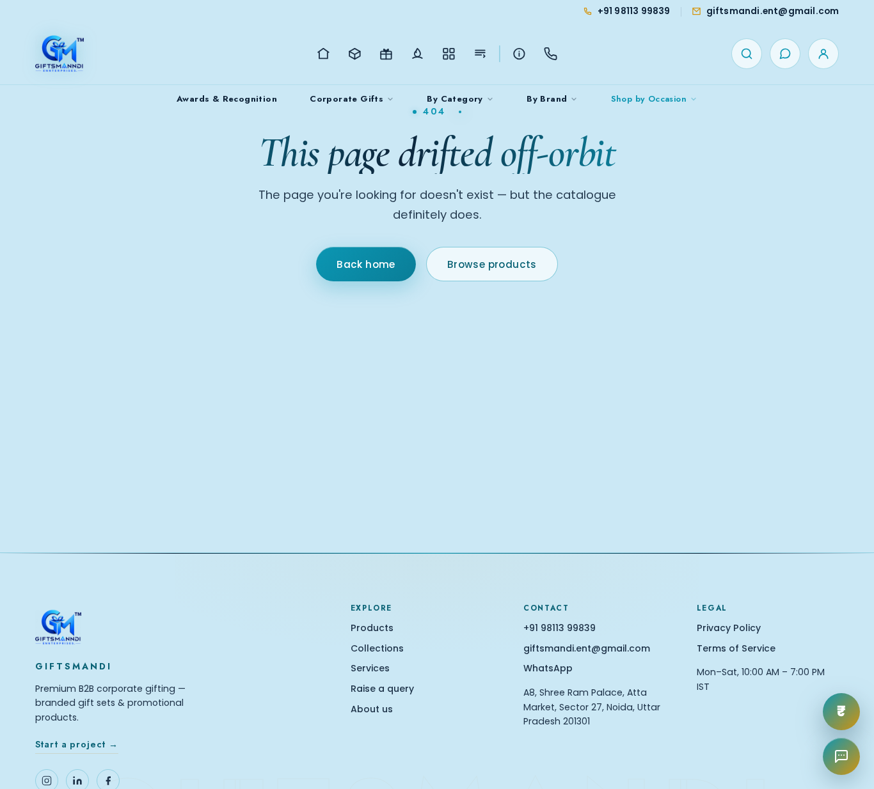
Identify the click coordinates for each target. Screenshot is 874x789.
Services (370, 668)
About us (372, 709)
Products (372, 628)
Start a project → (76, 744)
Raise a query (382, 689)
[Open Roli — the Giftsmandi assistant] (841, 756)
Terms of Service (736, 649)
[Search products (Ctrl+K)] (746, 53)
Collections (377, 649)
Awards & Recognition (227, 99)
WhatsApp (548, 668)
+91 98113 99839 (559, 628)
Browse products (492, 264)
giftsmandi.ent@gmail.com (586, 649)
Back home (366, 264)
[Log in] (823, 53)
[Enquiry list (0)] (785, 53)
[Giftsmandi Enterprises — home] (59, 53)
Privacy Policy (729, 628)
